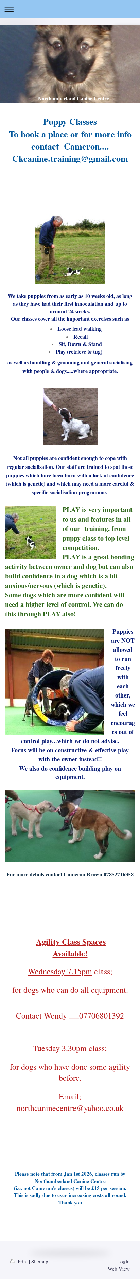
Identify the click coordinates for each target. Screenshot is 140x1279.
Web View (119, 1268)
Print (22, 1261)
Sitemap (39, 1261)
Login (123, 1261)
